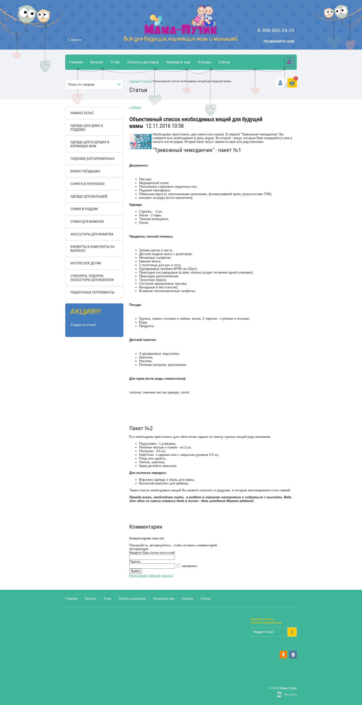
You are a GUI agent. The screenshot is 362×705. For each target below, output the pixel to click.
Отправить (292, 632)
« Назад (135, 107)
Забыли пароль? (161, 575)
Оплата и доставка (143, 62)
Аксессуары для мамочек (92, 234)
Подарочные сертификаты (92, 292)
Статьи (224, 62)
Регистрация (138, 575)
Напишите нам (178, 62)
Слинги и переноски (87, 184)
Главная (76, 62)
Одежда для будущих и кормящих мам (89, 144)
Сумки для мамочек (87, 221)
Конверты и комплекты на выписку (92, 249)
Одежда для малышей (88, 196)
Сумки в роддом (84, 209)
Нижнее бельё (82, 113)
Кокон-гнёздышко (85, 171)
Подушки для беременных (92, 159)
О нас (115, 62)
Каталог (96, 62)
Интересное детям (85, 263)
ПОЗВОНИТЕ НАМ (278, 41)
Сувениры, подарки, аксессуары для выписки (92, 278)
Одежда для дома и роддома (86, 127)
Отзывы (204, 62)
